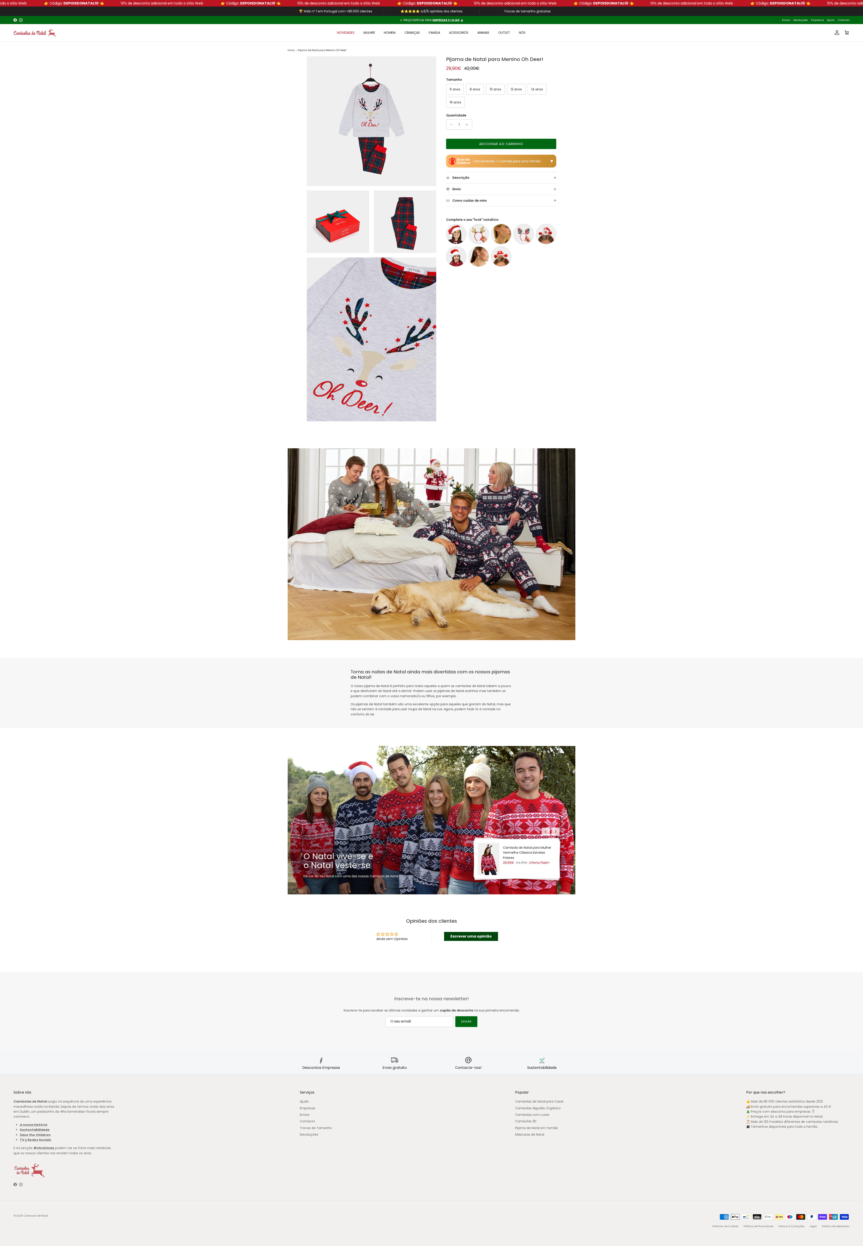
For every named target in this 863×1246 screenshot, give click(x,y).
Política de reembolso (836, 1226)
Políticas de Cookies (725, 1226)
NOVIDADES (345, 32)
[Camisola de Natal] (34, 33)
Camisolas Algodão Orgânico (538, 1108)
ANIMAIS (483, 32)
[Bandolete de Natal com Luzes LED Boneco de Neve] (501, 256)
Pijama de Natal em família (536, 1128)
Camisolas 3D (525, 1121)
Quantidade (456, 115)
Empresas (817, 20)
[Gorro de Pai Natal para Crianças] (456, 256)
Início (291, 50)
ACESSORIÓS (458, 32)
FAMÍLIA (434, 32)
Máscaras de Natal (529, 1134)
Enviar (466, 1021)
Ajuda (830, 20)
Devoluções (800, 20)
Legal (813, 1226)
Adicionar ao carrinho (501, 144)
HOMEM (390, 32)
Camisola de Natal (36, 1215)
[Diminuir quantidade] (450, 125)
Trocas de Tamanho (316, 1128)
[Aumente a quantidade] (468, 125)
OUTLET (504, 32)
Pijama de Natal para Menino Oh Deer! (322, 50)
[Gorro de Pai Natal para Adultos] (456, 234)
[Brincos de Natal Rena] (479, 256)
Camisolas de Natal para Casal (539, 1101)
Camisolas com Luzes (532, 1114)
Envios (786, 20)
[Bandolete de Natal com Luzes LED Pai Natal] (546, 234)
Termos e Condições (791, 1226)
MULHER (369, 32)
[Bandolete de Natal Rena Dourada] (479, 234)
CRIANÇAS (412, 32)
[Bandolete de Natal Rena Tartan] (524, 234)
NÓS (522, 32)
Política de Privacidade (758, 1226)
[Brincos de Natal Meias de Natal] (501, 234)
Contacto (844, 20)
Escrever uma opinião (471, 936)
